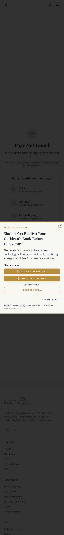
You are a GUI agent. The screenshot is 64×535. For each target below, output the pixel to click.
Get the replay (33, 290)
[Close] (60, 225)
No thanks (49, 299)
